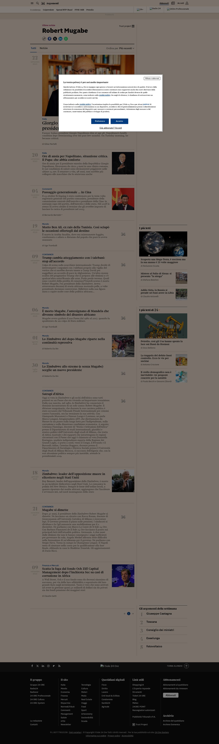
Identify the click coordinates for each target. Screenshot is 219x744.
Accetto (119, 121)
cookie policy (104, 95)
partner (146, 104)
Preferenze (100, 121)
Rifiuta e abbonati (152, 78)
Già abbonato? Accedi (111, 128)
